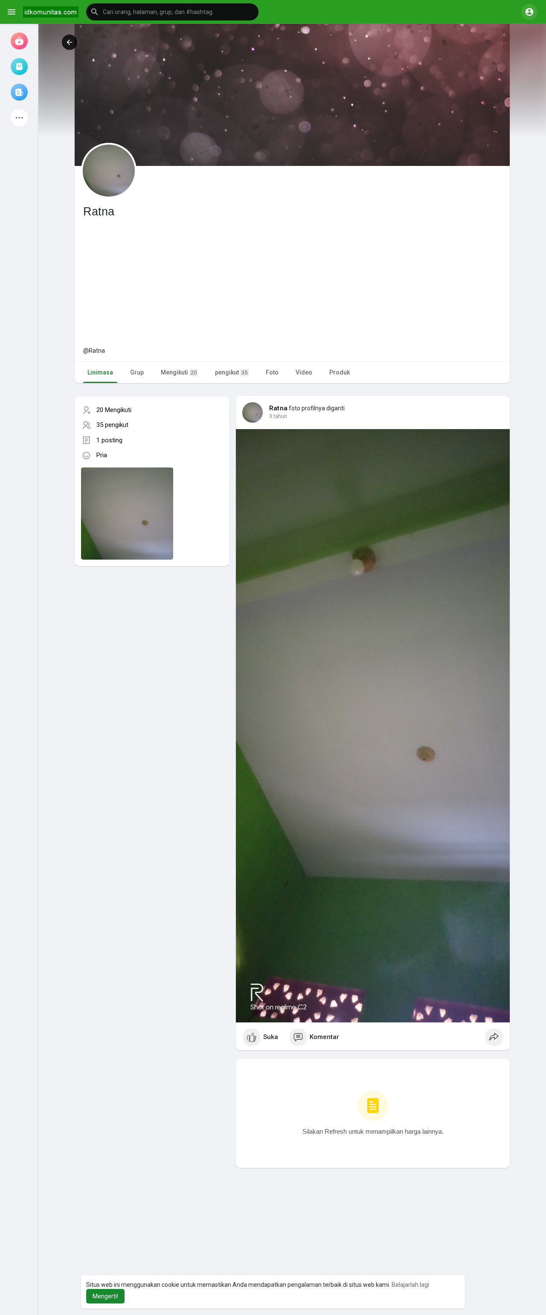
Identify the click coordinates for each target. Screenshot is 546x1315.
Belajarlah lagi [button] (410, 1284)
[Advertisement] (292, 282)
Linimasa (100, 372)
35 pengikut (112, 425)
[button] (172, 11)
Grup (137, 372)
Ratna (278, 408)
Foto (272, 372)
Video (304, 372)
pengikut (231, 372)
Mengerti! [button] (105, 1296)
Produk (339, 372)
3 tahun (278, 416)
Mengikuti (179, 372)
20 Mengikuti (113, 410)
